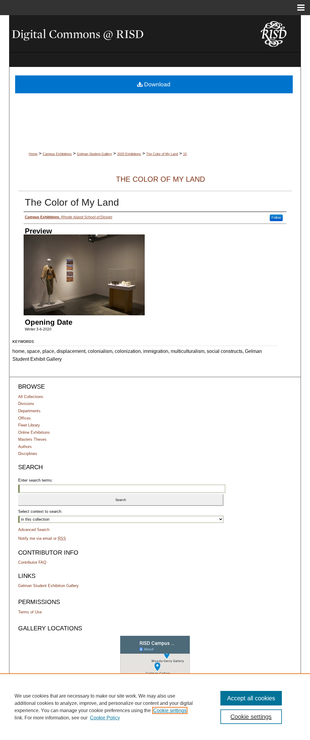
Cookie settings (169, 710)
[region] (155, 706)
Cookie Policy (105, 717)
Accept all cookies (251, 698)
